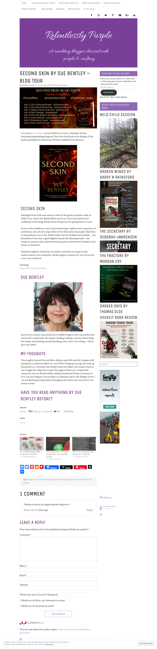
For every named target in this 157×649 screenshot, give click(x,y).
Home (24, 3)
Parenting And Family (91, 3)
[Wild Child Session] (118, 119)
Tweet (23, 411)
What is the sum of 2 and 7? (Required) (39, 595)
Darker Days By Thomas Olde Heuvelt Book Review (118, 311)
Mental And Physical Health (43, 3)
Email (23, 575)
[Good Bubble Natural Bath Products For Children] (32, 444)
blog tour (32, 480)
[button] (58, 107)
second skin (83, 480)
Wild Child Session (117, 114)
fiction (74, 480)
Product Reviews (29, 9)
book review (43, 480)
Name (23, 566)
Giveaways (60, 9)
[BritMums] (106, 497)
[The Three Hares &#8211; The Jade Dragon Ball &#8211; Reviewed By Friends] (58, 444)
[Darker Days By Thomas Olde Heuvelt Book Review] (118, 322)
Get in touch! (89, 9)
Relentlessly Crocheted (68, 3)
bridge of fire (56, 480)
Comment (25, 535)
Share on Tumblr (43, 411)
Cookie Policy (49, 644)
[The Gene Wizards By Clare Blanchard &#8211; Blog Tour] (84, 444)
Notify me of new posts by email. (38, 606)
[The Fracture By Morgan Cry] (118, 266)
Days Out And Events (112, 3)
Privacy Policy (74, 9)
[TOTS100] (105, 508)
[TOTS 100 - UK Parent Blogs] (110, 506)
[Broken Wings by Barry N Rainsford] (118, 182)
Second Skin (37, 133)
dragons (66, 480)
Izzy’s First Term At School (33, 268)
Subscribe (108, 92)
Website (24, 585)
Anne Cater (30, 510)
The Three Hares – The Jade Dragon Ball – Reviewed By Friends (57, 454)
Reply (90, 510)
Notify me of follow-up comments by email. (43, 600)
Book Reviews (46, 9)
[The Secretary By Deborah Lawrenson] (118, 242)
